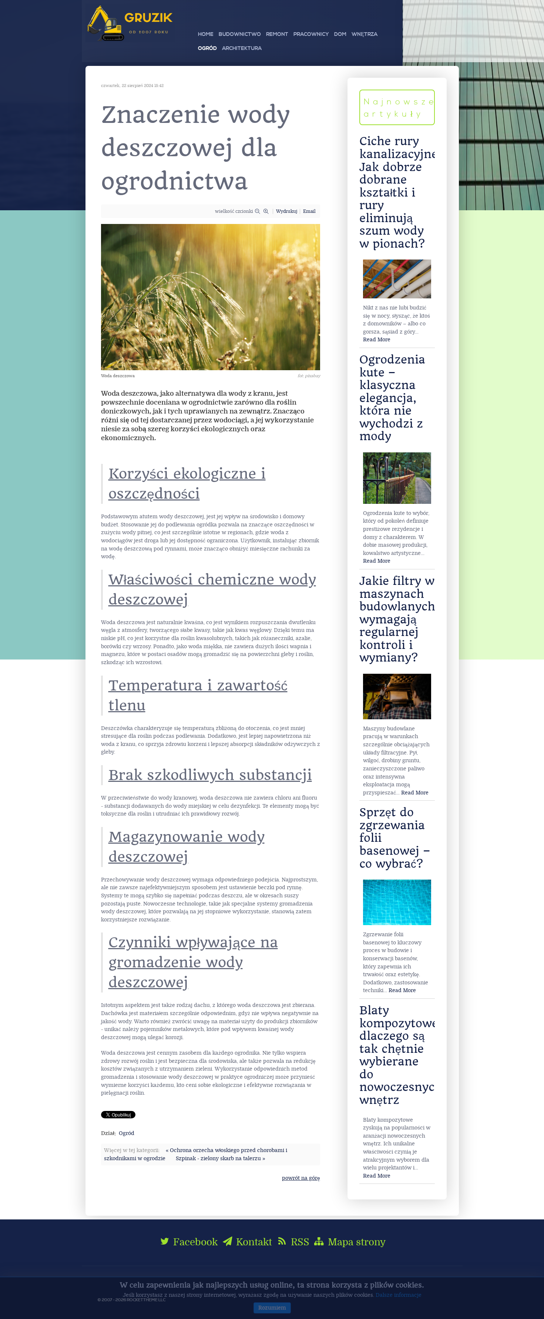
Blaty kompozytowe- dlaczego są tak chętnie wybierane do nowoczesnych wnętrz (401, 1055)
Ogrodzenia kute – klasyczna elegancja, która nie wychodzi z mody (392, 398)
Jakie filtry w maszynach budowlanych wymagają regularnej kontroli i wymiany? (397, 619)
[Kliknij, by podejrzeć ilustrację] (210, 297)
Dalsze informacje (399, 1295)
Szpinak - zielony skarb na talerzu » (220, 1158)
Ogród (126, 1133)
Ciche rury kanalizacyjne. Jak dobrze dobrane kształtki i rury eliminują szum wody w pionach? (400, 192)
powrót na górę (301, 1178)
